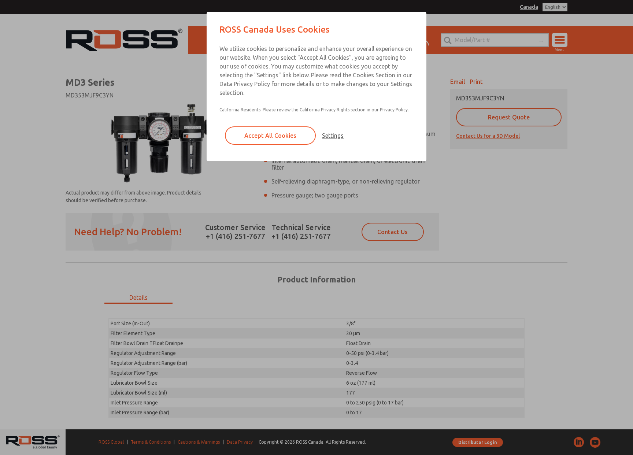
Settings (333, 135)
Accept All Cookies (270, 135)
